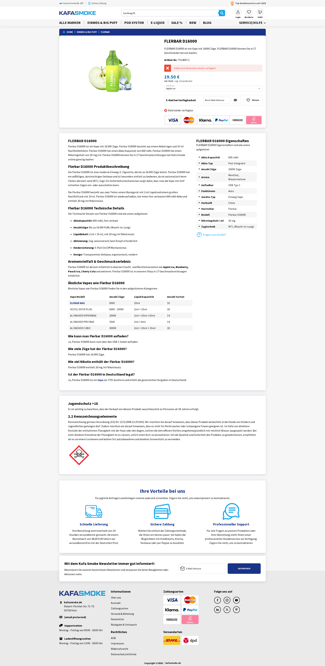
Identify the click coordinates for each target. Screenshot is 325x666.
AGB (113, 638)
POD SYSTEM (134, 22)
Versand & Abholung (122, 613)
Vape (100, 380)
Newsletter (117, 619)
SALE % (176, 22)
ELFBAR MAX (77, 303)
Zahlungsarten (119, 608)
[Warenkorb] (260, 12)
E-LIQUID (158, 22)
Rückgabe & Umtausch (124, 624)
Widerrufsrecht (119, 648)
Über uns (116, 597)
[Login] (238, 12)
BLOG (207, 22)
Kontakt (116, 603)
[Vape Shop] (90, 13)
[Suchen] (222, 13)
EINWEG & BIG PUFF (102, 22)
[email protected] (75, 617)
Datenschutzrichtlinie (123, 654)
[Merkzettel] (249, 12)
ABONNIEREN (244, 568)
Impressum (117, 643)
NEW (192, 22)
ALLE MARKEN (70, 22)
